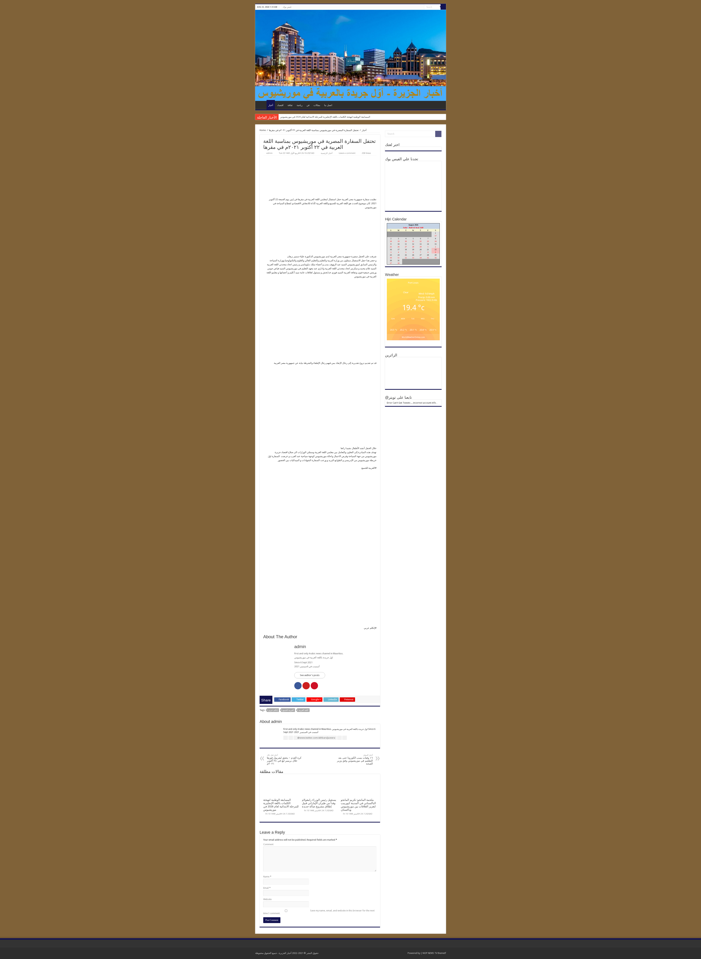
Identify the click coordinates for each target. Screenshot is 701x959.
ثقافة (290, 105)
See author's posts (309, 675)
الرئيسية (262, 105)
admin (269, 153)
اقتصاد (280, 105)
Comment (268, 844)
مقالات (316, 105)
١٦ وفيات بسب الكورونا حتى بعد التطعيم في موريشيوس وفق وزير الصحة (355, 759)
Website (267, 899)
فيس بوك (287, 7)
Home (263, 130)
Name (267, 876)
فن (308, 105)
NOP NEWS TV (430, 953)
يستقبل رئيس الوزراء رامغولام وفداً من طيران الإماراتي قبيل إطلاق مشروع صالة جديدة (319, 803)
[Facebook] (421, 7)
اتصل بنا (328, 105)
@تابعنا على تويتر (398, 397)
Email (267, 888)
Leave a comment (347, 153)
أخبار (270, 105)
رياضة (299, 105)
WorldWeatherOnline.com (413, 337)
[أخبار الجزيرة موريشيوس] (350, 55)
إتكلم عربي (273, 710)
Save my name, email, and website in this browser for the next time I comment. (319, 912)
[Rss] (418, 7)
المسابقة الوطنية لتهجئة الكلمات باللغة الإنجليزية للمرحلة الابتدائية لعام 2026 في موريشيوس (325, 116)
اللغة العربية (303, 710)
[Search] (443, 7)
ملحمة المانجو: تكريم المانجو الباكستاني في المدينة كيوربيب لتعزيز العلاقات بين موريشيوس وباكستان (358, 804)
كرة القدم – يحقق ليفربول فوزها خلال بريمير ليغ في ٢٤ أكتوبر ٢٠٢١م (284, 759)
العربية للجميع (288, 710)
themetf (442, 953)
